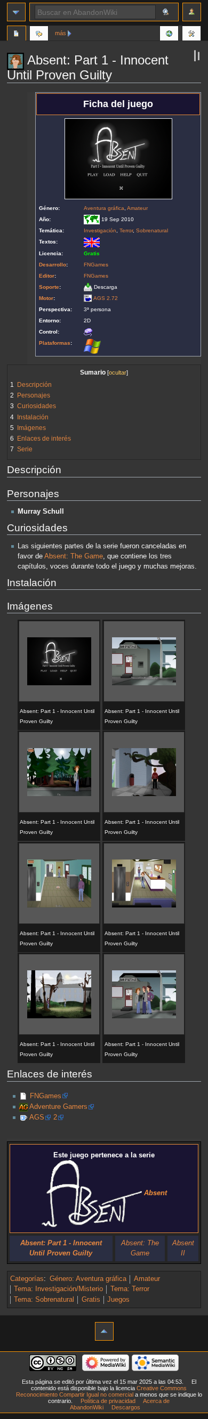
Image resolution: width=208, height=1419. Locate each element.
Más (60, 33)
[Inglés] (92, 242)
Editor (46, 276)
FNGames (96, 264)
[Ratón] (88, 332)
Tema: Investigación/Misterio (58, 1289)
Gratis (91, 1299)
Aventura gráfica (104, 208)
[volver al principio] (104, 1331)
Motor (46, 298)
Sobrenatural (152, 230)
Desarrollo (52, 264)
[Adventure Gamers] (23, 1106)
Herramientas (191, 34)
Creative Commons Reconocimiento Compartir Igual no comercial (101, 1391)
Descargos (125, 1407)
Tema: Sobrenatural (44, 1299)
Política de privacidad (108, 1401)
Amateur (137, 208)
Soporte (49, 287)
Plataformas (54, 343)
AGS (36, 1117)
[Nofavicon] (23, 1096)
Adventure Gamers (58, 1106)
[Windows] (92, 346)
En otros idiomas (169, 34)
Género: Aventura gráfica (88, 1279)
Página (16, 34)
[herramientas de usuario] (191, 12)
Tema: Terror (129, 1289)
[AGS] (88, 298)
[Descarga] (88, 287)
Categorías (27, 1279)
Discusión (39, 34)
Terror (126, 230)
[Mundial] (92, 219)
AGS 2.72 (105, 298)
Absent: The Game (73, 556)
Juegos (118, 1299)
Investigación (100, 230)
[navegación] (16, 12)
